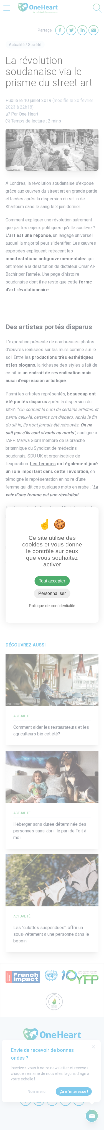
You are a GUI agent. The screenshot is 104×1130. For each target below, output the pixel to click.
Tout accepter (52, 581)
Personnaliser (52, 593)
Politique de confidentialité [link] (52, 605)
